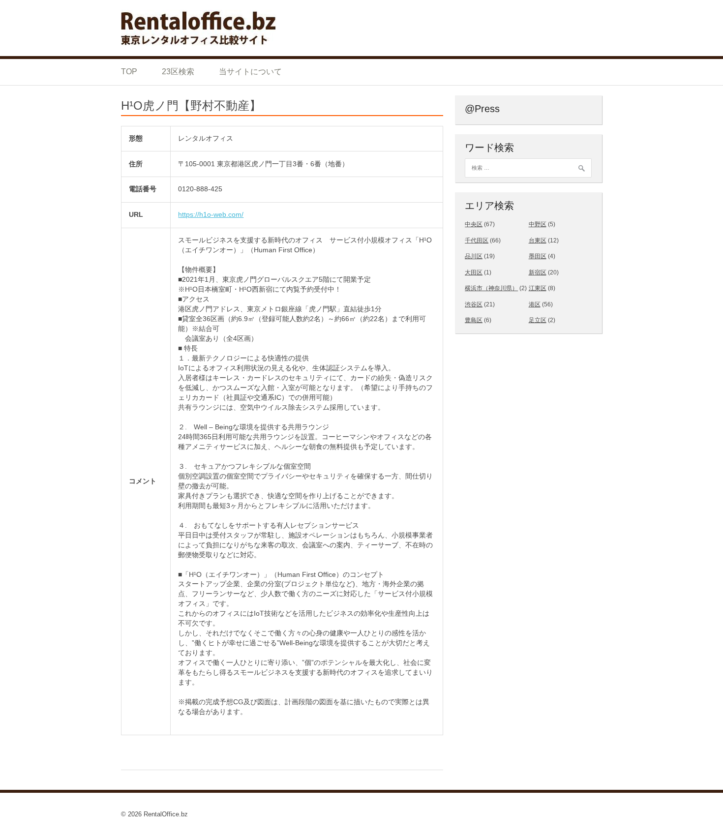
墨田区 (537, 256)
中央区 (473, 224)
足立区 (537, 320)
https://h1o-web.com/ (210, 214)
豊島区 (473, 320)
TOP (129, 71)
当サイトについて (250, 71)
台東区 (537, 240)
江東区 (537, 288)
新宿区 (537, 272)
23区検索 (178, 71)
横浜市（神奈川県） (491, 288)
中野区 (537, 224)
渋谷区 (473, 304)
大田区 (473, 272)
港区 (535, 304)
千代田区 (476, 240)
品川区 (473, 256)
